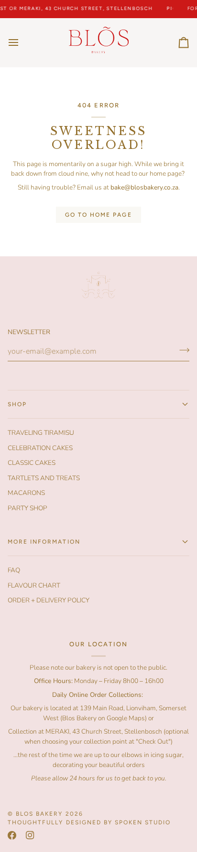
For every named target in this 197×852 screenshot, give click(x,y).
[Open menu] (22, 42)
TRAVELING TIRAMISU (41, 432)
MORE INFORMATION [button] (44, 541)
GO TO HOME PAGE (98, 214)
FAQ (14, 570)
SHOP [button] (17, 404)
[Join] (181, 350)
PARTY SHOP (27, 508)
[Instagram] (30, 835)
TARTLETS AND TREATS (44, 478)
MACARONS (26, 492)
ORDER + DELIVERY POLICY (48, 600)
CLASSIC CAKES (31, 462)
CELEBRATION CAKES (40, 447)
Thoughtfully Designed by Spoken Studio (89, 822)
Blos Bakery (39, 813)
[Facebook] (12, 835)
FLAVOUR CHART (34, 585)
